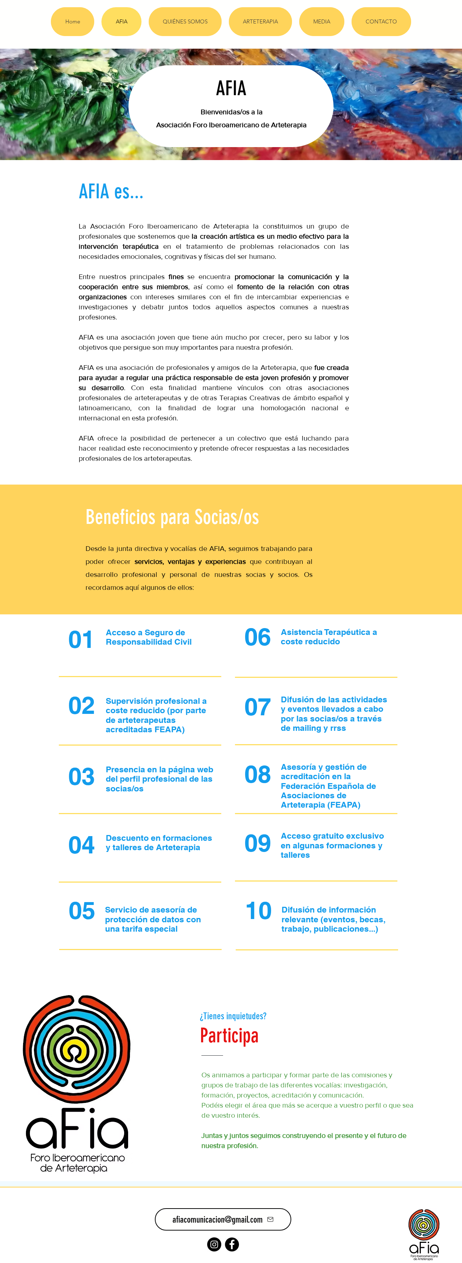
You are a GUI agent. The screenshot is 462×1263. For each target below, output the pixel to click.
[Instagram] (214, 1244)
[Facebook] (232, 1244)
